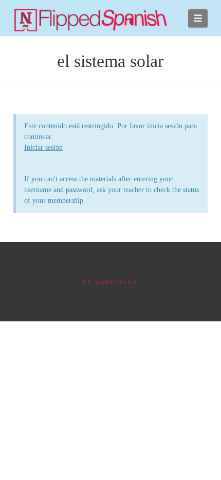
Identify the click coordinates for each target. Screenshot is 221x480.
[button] (198, 18)
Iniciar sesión (43, 147)
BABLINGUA (116, 282)
